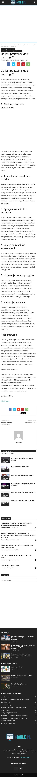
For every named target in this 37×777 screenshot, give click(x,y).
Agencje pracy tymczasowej (9, 713)
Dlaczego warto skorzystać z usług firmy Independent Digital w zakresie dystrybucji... (23, 646)
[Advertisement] (18, 24)
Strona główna (4, 45)
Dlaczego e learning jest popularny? (23, 501)
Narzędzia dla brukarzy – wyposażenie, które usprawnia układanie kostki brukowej (22, 637)
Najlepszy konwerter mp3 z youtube (21, 675)
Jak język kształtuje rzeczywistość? (6, 423)
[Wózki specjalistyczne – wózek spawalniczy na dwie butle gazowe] (5, 656)
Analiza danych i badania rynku (8, 49)
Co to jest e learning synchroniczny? (23, 492)
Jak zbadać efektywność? (20, 467)
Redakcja (6, 60)
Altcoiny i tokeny (5, 710)
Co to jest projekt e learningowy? (22, 475)
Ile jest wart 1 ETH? (30, 422)
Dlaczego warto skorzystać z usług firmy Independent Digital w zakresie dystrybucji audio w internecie (18, 535)
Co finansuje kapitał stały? (10, 565)
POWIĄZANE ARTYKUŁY (9, 451)
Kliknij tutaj (5, 401)
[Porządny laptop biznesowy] (5, 686)
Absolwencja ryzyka (6, 705)
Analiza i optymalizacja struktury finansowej (13, 707)
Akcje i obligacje (5, 697)
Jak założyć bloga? (17, 667)
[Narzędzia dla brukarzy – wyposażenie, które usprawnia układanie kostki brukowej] (5, 638)
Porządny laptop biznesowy (19, 684)
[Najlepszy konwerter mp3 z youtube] (5, 678)
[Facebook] (16, 768)
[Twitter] (21, 768)
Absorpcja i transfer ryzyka (8, 723)
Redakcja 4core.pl (5, 527)
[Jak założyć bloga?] (5, 669)
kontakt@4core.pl (25, 757)
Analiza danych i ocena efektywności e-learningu (11, 50)
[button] (34, 2)
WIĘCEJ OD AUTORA (8, 453)
